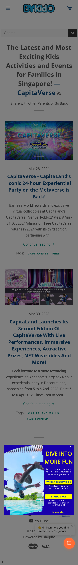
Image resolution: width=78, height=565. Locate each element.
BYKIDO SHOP (58, 496)
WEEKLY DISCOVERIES (58, 482)
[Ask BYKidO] (69, 543)
